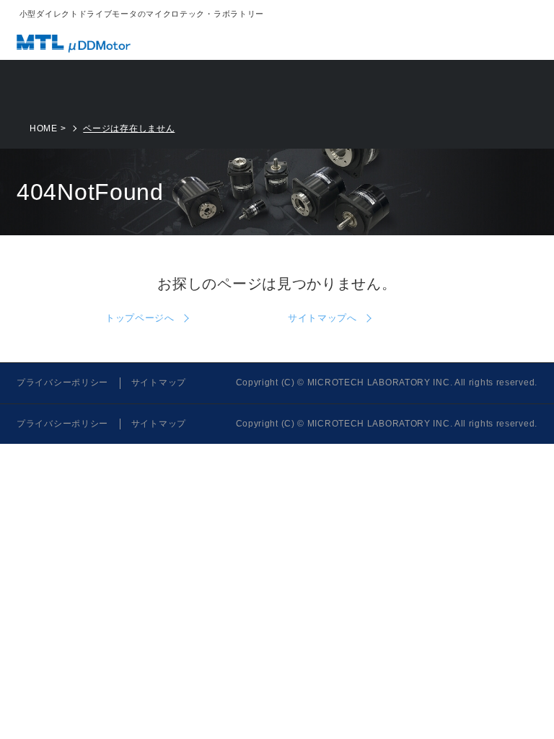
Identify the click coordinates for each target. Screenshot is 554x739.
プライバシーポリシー (62, 382)
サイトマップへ (322, 317)
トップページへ (140, 317)
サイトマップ (158, 382)
